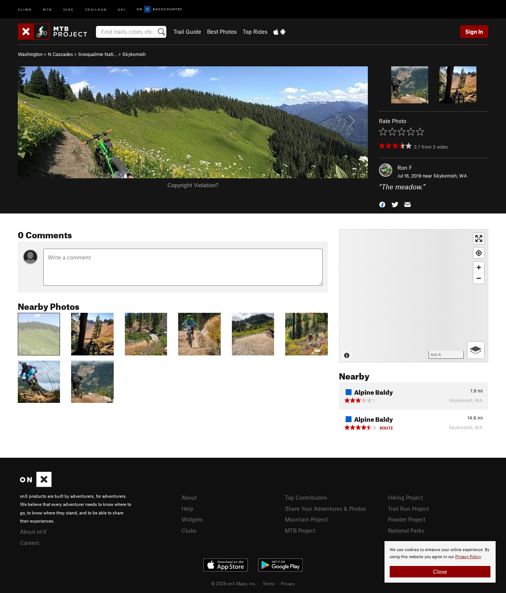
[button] (382, 204)
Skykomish (134, 54)
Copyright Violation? (192, 185)
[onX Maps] (35, 484)
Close (440, 571)
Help (187, 508)
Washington (30, 54)
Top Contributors (306, 497)
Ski (122, 9)
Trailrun (96, 9)
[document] (440, 561)
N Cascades (60, 54)
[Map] (413, 295)
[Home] (56, 31)
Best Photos (222, 31)
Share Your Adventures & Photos (325, 508)
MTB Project (300, 530)
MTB (47, 9)
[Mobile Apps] (279, 31)
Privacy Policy (468, 556)
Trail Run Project (408, 508)
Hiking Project (405, 497)
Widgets (192, 519)
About (189, 497)
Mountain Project (306, 519)
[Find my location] (478, 253)
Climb (25, 9)
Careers (29, 542)
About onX (33, 531)
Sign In (474, 31)
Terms (268, 583)
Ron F (404, 167)
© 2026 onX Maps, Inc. (233, 583)
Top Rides (255, 31)
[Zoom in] (478, 267)
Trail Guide (187, 31)
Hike (68, 9)
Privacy (288, 583)
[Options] (475, 350)
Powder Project (406, 519)
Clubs (189, 530)
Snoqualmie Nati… (97, 54)
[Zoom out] (478, 278)
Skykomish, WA (450, 176)
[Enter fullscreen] (478, 238)
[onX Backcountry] (159, 9)
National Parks (406, 530)
